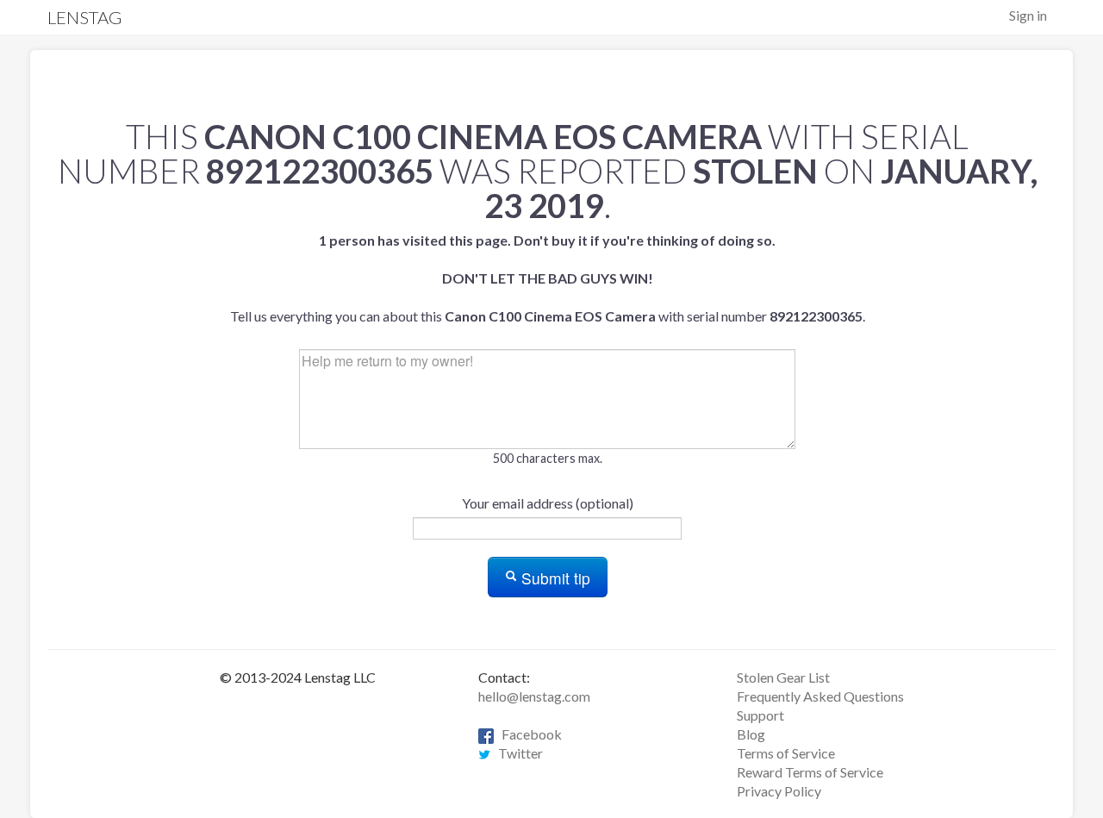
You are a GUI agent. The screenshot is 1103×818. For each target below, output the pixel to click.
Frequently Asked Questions (820, 696)
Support (760, 715)
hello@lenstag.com (534, 696)
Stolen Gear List (783, 677)
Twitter (516, 753)
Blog (751, 734)
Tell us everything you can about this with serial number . (547, 278)
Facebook (528, 734)
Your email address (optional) (547, 503)
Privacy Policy (779, 791)
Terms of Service (786, 753)
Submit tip (553, 578)
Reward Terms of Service (810, 772)
